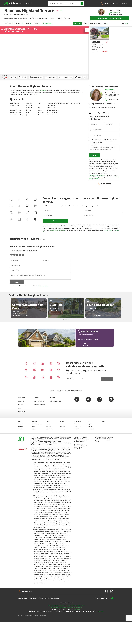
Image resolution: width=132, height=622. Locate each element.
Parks (14, 77)
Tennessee (76, 429)
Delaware (34, 421)
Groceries (24, 77)
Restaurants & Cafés (37, 77)
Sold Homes (85, 23)
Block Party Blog (55, 401)
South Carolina (77, 426)
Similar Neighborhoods (63, 18)
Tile (122, 23)
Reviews (52, 18)
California (15, 14)
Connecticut (21, 429)
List (126, 23)
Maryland (48, 426)
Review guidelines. (44, 286)
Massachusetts (49, 429)
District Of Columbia (37, 424)
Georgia (34, 429)
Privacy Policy (108, 230)
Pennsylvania (77, 424)
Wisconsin (104, 421)
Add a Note (92, 145)
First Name (93, 124)
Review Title (15, 270)
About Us (21, 401)
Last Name (109, 124)
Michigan (62, 421)
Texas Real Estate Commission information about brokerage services (66, 605)
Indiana (48, 424)
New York (62, 429)
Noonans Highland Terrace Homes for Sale (15, 18)
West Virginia (91, 429)
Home (52, 391)
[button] (87, 30)
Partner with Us (39, 401)
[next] (107, 33)
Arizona (20, 421)
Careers (20, 404)
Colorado (20, 426)
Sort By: (92, 23)
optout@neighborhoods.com (97, 175)
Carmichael (42, 90)
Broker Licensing (39, 404)
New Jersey (62, 426)
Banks (79, 77)
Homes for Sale (77, 23)
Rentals (46, 598)
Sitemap (40, 598)
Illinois (47, 421)
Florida (34, 426)
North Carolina (77, 421)
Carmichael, (8, 14)
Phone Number (97, 129)
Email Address (97, 135)
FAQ (19, 408)
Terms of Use (98, 178)
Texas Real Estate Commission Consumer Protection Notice (66, 607)
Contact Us (21, 411)
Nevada (62, 424)
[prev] (92, 33)
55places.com (55, 598)
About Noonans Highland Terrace (38, 18)
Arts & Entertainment (67, 77)
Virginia (89, 424)
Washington (90, 426)
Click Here (78, 609)
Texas (89, 421)
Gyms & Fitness (51, 77)
